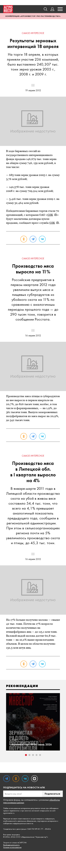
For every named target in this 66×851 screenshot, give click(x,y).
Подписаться (52, 793)
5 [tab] (40, 755)
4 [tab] (36, 755)
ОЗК (50, 214)
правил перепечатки (11, 810)
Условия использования (12, 847)
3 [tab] (33, 755)
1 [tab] (26, 755)
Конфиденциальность (11, 845)
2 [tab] (29, 755)
